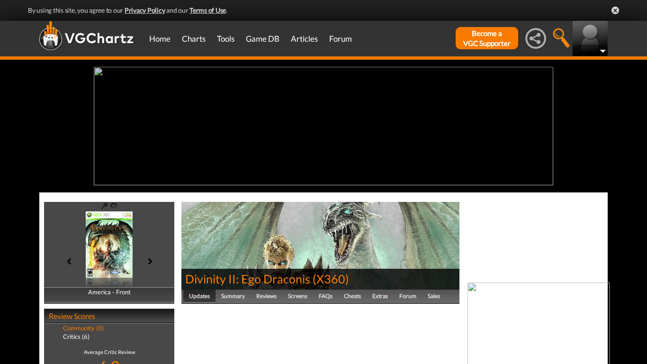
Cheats (352, 296)
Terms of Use (207, 10)
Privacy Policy (145, 10)
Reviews (266, 296)
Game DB (262, 39)
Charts (194, 39)
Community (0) (83, 328)
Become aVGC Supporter (487, 38)
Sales (434, 296)
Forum (340, 39)
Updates (199, 296)
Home (160, 39)
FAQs (325, 296)
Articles (304, 39)
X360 (330, 279)
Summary (233, 296)
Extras (380, 296)
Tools (225, 39)
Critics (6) (76, 336)
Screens (297, 296)
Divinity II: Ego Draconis (247, 279)
